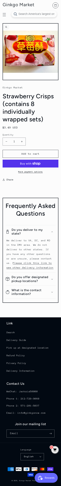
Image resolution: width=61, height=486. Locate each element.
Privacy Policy (16, 363)
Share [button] (10, 179)
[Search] (15, 14)
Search (11, 332)
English (29, 456)
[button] (31, 231)
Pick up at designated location (28, 347)
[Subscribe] (50, 434)
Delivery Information (21, 371)
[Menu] (4, 14)
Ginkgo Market (25, 480)
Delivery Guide (16, 340)
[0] (55, 450)
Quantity (8, 134)
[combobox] (34, 14)
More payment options (30, 172)
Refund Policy (16, 355)
